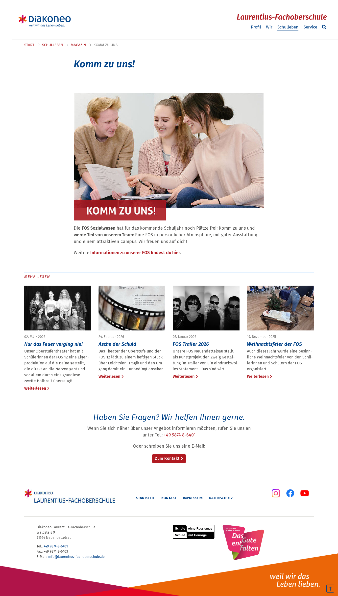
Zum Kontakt (167, 458)
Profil (256, 27)
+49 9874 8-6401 (180, 435)
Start (29, 45)
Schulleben (287, 27)
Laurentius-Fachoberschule (282, 17)
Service (310, 27)
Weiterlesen (35, 388)
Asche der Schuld (117, 344)
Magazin (78, 45)
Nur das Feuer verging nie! (53, 344)
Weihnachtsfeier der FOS (274, 344)
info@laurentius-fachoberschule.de (76, 557)
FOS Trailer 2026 (191, 344)
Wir (269, 27)
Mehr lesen (37, 276)
